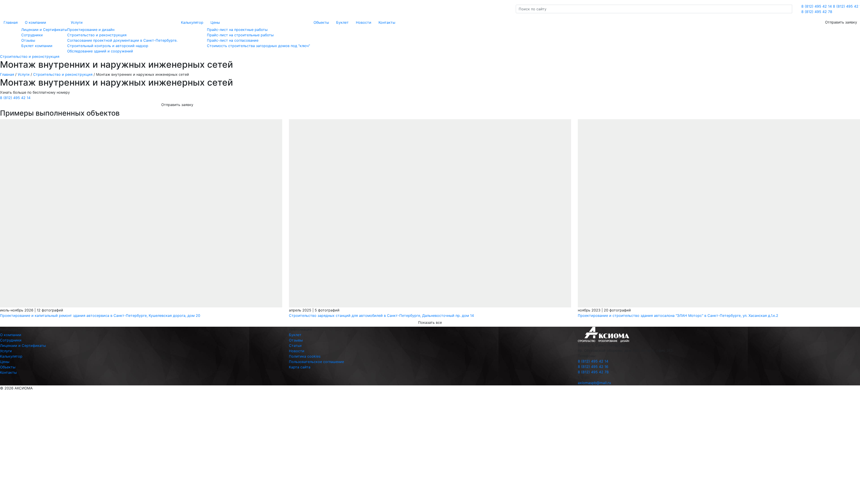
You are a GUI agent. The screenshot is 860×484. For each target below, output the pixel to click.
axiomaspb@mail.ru (594, 382)
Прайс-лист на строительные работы (240, 35)
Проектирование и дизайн (90, 29)
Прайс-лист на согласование (232, 40)
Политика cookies (304, 356)
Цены (215, 22)
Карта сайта (299, 367)
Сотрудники (32, 35)
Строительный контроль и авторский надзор (107, 45)
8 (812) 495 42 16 (593, 366)
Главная (11, 22)
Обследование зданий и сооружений (100, 51)
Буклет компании (36, 45)
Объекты (321, 22)
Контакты (386, 22)
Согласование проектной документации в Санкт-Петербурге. (122, 40)
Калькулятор (192, 22)
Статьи (295, 345)
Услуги (77, 22)
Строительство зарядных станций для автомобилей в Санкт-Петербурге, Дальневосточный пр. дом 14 (381, 315)
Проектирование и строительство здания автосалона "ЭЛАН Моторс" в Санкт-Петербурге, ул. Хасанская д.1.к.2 (678, 315)
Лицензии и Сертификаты (44, 29)
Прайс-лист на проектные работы (237, 29)
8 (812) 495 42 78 (816, 11)
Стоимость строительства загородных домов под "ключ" (258, 45)
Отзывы (28, 40)
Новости (363, 22)
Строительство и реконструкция (97, 35)
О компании (35, 22)
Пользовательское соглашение (316, 361)
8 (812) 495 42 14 (816, 6)
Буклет (342, 22)
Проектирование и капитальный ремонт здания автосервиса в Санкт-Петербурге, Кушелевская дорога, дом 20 (100, 315)
